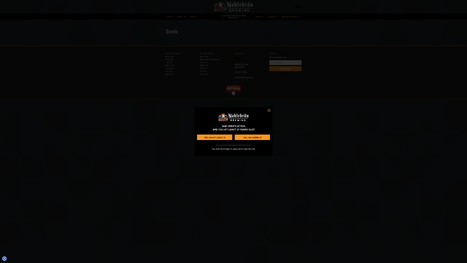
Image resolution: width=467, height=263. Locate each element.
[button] (269, 110)
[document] (233, 131)
